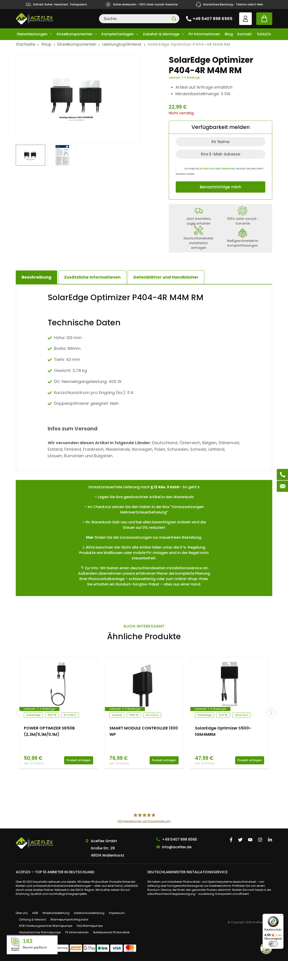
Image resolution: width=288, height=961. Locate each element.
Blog (229, 34)
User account (245, 18)
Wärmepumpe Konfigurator (69, 919)
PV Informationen (204, 34)
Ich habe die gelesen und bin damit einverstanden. (220, 171)
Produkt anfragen (79, 760)
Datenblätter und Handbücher (165, 277)
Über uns (22, 913)
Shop (46, 44)
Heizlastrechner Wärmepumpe (40, 932)
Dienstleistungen (32, 34)
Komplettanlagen (117, 34)
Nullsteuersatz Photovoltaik (111, 932)
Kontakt (244, 34)
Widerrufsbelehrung (56, 913)
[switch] (273, 944)
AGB (35, 913)
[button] (271, 713)
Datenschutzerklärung (89, 913)
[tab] (92, 277)
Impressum (117, 913)
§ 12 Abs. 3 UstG (165, 487)
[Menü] (281, 916)
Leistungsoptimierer (122, 44)
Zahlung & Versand (32, 919)
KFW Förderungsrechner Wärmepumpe (45, 926)
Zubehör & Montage (161, 34)
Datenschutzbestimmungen (217, 168)
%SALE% (264, 34)
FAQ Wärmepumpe (90, 926)
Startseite (25, 44)
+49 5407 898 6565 (212, 18)
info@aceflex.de (176, 847)
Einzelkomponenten (74, 34)
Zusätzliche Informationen (92, 277)
